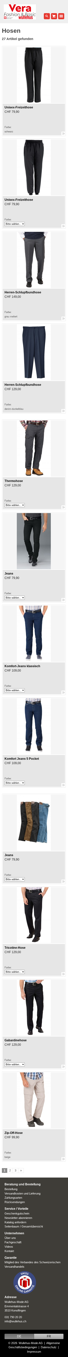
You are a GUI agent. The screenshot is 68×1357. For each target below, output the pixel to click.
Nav (61, 16)
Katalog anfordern (15, 1222)
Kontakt (9, 1251)
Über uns (10, 1237)
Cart (54, 16)
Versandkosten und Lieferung (22, 1193)
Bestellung (11, 1189)
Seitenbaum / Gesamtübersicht (24, 1226)
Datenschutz (48, 1347)
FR (49, 1336)
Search (47, 16)
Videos (9, 1246)
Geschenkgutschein (17, 1213)
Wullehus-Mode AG (31, 1343)
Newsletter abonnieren (18, 1217)
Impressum (34, 1351)
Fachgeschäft (13, 1242)
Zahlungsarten (13, 1197)
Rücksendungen (15, 1202)
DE (19, 1336)
